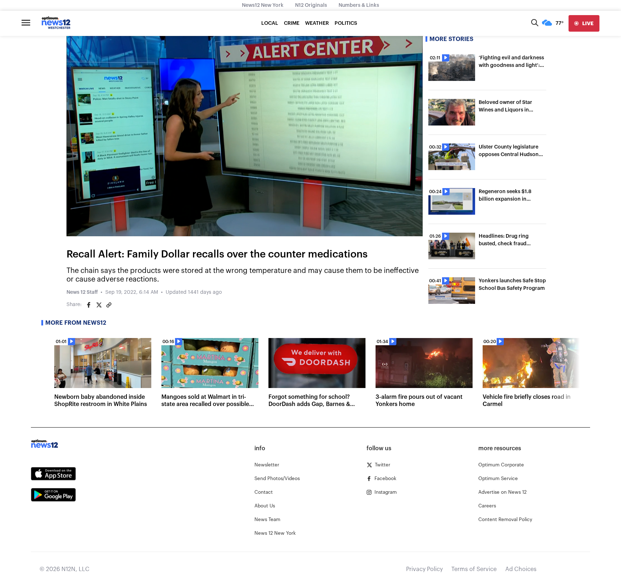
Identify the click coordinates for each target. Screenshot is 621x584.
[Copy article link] (109, 305)
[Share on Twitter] (99, 305)
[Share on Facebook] (89, 305)
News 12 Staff (82, 292)
